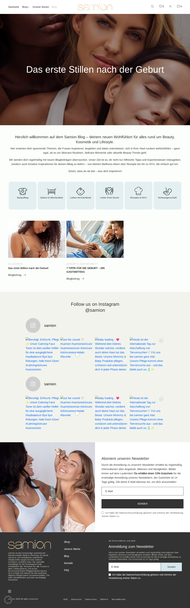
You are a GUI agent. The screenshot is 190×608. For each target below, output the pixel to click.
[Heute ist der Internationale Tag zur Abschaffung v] (147, 354)
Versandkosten (119, 599)
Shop (25, 6)
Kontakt (68, 563)
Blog (54, 6)
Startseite (13, 6)
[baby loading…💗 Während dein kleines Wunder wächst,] (112, 354)
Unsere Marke (40, 6)
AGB (65, 599)
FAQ (66, 570)
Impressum (76, 599)
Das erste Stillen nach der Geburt (28, 268)
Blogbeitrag (14, 274)
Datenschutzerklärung (130, 512)
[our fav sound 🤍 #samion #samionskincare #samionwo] (77, 354)
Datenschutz (91, 599)
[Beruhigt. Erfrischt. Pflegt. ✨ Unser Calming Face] (43, 354)
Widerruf (104, 599)
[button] (8, 600)
